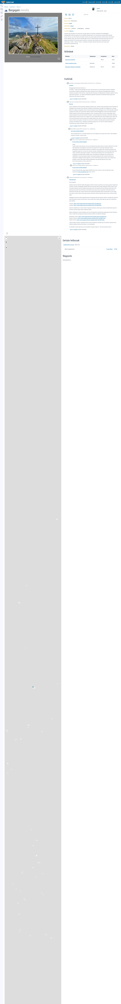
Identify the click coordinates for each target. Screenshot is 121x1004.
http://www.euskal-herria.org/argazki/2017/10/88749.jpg (87, 205)
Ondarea (104, 2)
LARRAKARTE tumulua (68, 244)
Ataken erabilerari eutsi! (71, 63)
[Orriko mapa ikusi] (66, 14)
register (76, 99)
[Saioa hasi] (2, 17)
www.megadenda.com (83, 172)
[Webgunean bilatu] (2, 7)
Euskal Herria (12, 7)
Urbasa (72, 26)
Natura (109, 2)
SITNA (115, 249)
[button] (33, 687)
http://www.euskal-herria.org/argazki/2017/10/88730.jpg (92, 216)
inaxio (98, 8)
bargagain (71, 85)
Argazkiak (116, 2)
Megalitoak (90, 2)
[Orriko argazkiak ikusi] (69, 14)
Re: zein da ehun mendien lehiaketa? (79, 141)
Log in (71, 99)
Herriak (84, 2)
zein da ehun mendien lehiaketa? (77, 131)
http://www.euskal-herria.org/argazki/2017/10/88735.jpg (90, 220)
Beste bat (71, 104)
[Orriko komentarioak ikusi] (73, 14)
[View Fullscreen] (6, 245)
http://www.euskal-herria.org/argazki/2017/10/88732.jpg (91, 218)
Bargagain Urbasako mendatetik (72, 67)
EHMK (70, 23)
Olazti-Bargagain (72, 179)
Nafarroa (18, 7)
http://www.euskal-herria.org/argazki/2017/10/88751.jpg (87, 203)
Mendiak (97, 2)
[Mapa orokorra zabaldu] (2, 10)
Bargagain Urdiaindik (70, 59)
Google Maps (109, 249)
